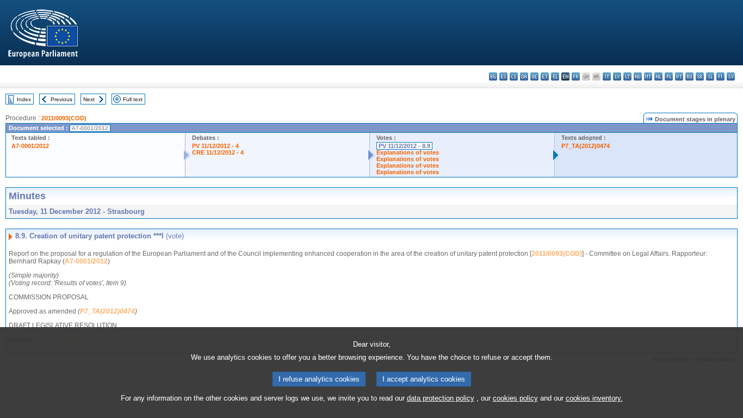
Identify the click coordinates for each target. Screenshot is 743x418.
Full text (133, 99)
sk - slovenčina (700, 76)
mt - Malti (648, 76)
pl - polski (669, 76)
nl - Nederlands (658, 76)
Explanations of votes (407, 152)
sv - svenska (731, 76)
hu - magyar (638, 76)
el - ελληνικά (555, 76)
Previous (61, 99)
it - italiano (607, 76)
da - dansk (524, 76)
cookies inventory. (594, 398)
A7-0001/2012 (30, 146)
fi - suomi (720, 76)
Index (24, 99)
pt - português (679, 76)
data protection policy (440, 398)
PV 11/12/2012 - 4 (215, 146)
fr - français (576, 76)
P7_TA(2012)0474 (585, 146)
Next (89, 99)
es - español (503, 76)
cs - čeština (514, 76)
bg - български (493, 76)
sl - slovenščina (710, 76)
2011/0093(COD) (63, 118)
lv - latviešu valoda (617, 76)
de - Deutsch (534, 76)
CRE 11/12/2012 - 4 (218, 152)
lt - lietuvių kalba (627, 76)
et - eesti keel (545, 76)
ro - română (689, 76)
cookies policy (515, 398)
